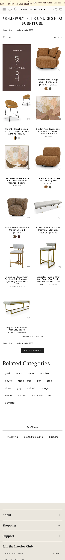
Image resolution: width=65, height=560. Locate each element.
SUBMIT (57, 553)
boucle (9, 380)
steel (49, 380)
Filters (8, 37)
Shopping (9, 525)
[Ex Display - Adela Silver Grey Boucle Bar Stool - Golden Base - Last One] (48, 256)
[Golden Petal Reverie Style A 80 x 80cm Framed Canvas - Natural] (48, 108)
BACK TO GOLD (32, 350)
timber (8, 395)
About (7, 515)
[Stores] (15, 10)
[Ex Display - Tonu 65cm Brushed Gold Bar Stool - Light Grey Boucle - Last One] (17, 256)
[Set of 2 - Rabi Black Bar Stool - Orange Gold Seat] (17, 108)
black (8, 388)
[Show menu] (4, 9)
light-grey (37, 395)
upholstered (25, 380)
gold (7, 373)
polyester (17, 30)
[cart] (60, 10)
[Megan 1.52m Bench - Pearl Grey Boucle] (17, 306)
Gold (10, 30)
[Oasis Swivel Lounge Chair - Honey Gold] (48, 58)
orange (45, 388)
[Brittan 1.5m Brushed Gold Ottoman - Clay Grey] (48, 206)
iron (39, 380)
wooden (44, 373)
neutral (22, 395)
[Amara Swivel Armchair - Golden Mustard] (17, 206)
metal (31, 373)
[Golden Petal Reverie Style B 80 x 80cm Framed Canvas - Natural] (17, 157)
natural (31, 388)
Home (5, 30)
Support (8, 536)
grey (19, 388)
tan (50, 395)
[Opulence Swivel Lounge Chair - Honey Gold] (48, 157)
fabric (18, 373)
